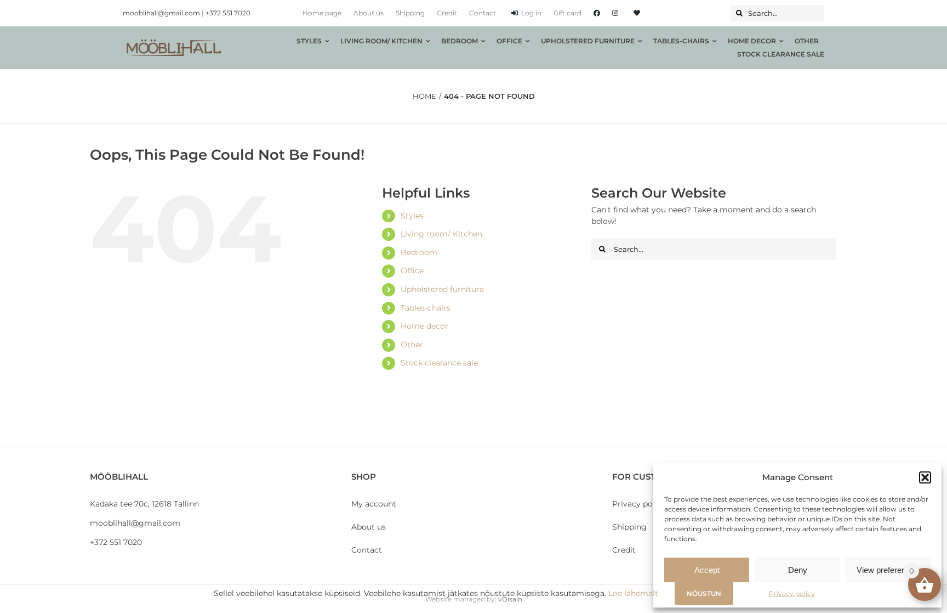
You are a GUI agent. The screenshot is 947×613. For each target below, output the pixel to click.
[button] (925, 477)
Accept (707, 570)
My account (373, 504)
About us (368, 527)
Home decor (424, 326)
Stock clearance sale (439, 363)
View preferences (888, 570)
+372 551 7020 (228, 13)
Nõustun (704, 593)
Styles (412, 216)
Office (412, 270)
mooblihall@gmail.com (161, 13)
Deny (797, 570)
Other (412, 345)
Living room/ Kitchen (441, 234)
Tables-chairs (425, 308)
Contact (366, 550)
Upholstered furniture (442, 289)
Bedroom (419, 252)
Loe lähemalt (633, 593)
